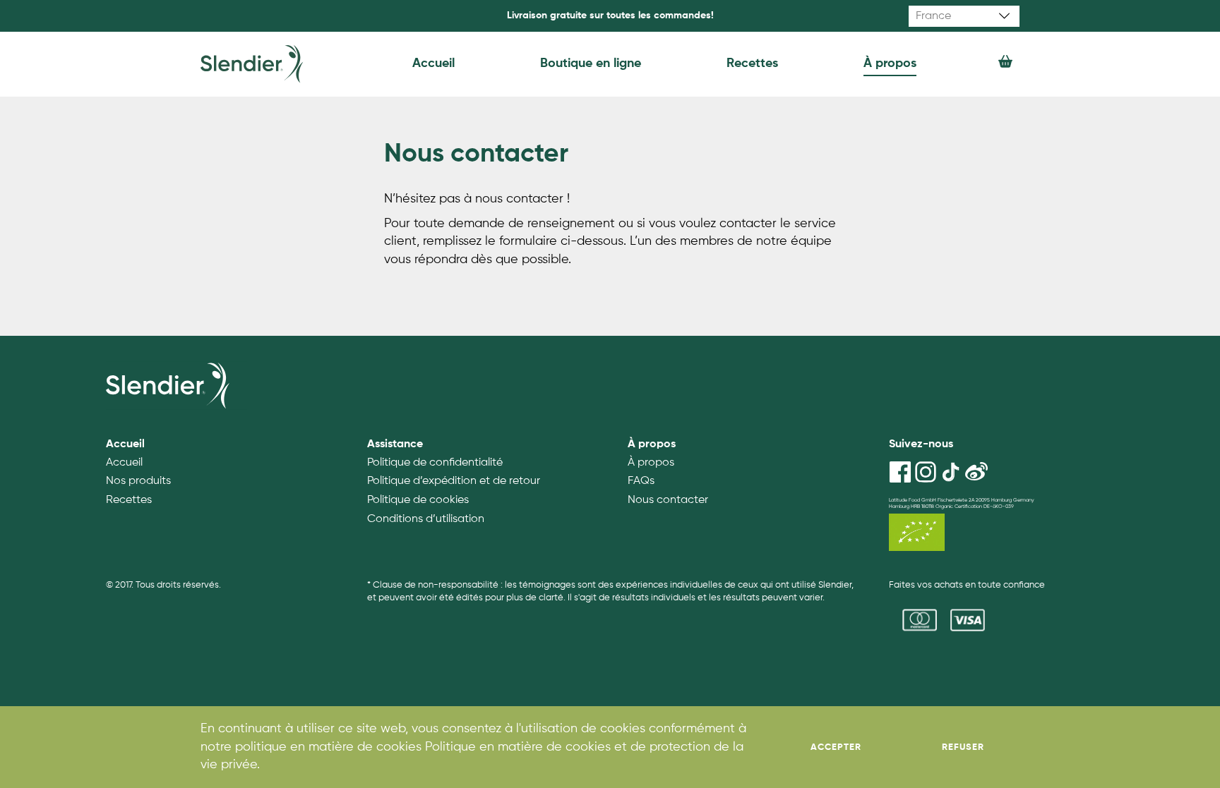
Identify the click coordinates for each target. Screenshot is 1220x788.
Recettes (752, 63)
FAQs (641, 481)
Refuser (963, 747)
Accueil (433, 63)
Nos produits (138, 481)
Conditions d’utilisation (425, 519)
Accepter (836, 747)
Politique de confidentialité (435, 462)
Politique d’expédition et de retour (453, 481)
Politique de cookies (418, 500)
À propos (889, 63)
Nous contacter (668, 500)
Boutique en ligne (590, 63)
